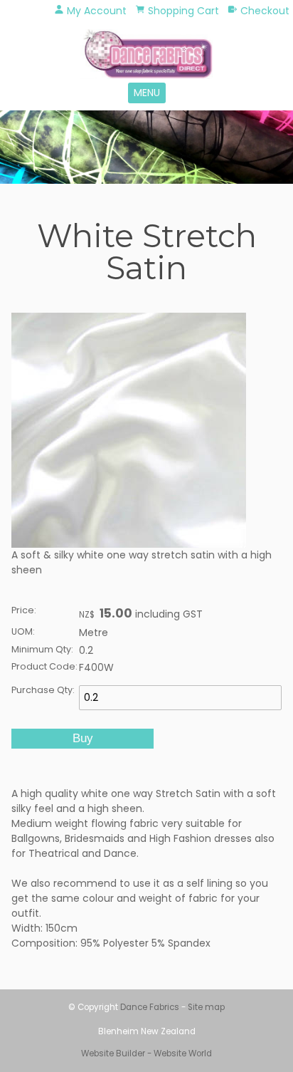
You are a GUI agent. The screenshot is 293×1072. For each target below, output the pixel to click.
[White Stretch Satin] (128, 544)
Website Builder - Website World (146, 1053)
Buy (83, 738)
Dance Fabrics (149, 1007)
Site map (206, 1007)
